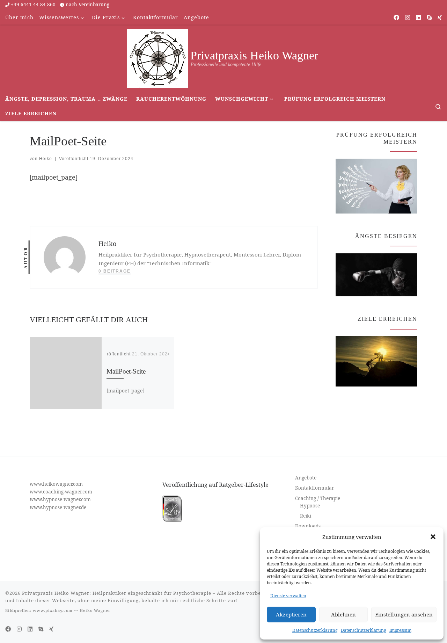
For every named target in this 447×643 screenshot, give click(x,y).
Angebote (305, 478)
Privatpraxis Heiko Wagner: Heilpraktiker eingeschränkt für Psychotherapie (116, 593)
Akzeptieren (291, 614)
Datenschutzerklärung (314, 630)
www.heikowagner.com (56, 484)
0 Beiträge (114, 271)
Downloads (308, 526)
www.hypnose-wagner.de (58, 507)
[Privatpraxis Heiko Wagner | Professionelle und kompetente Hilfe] (157, 57)
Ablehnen (343, 614)
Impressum (400, 630)
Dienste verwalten (288, 596)
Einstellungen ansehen (404, 614)
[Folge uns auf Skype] (429, 18)
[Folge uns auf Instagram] (407, 18)
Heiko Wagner (95, 610)
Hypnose (310, 506)
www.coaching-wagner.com (61, 492)
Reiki (305, 516)
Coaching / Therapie (317, 498)
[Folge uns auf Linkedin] (418, 18)
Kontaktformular (314, 488)
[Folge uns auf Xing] (440, 18)
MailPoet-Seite (126, 371)
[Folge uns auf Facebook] (396, 18)
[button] (433, 536)
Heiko (45, 158)
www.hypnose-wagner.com (60, 499)
